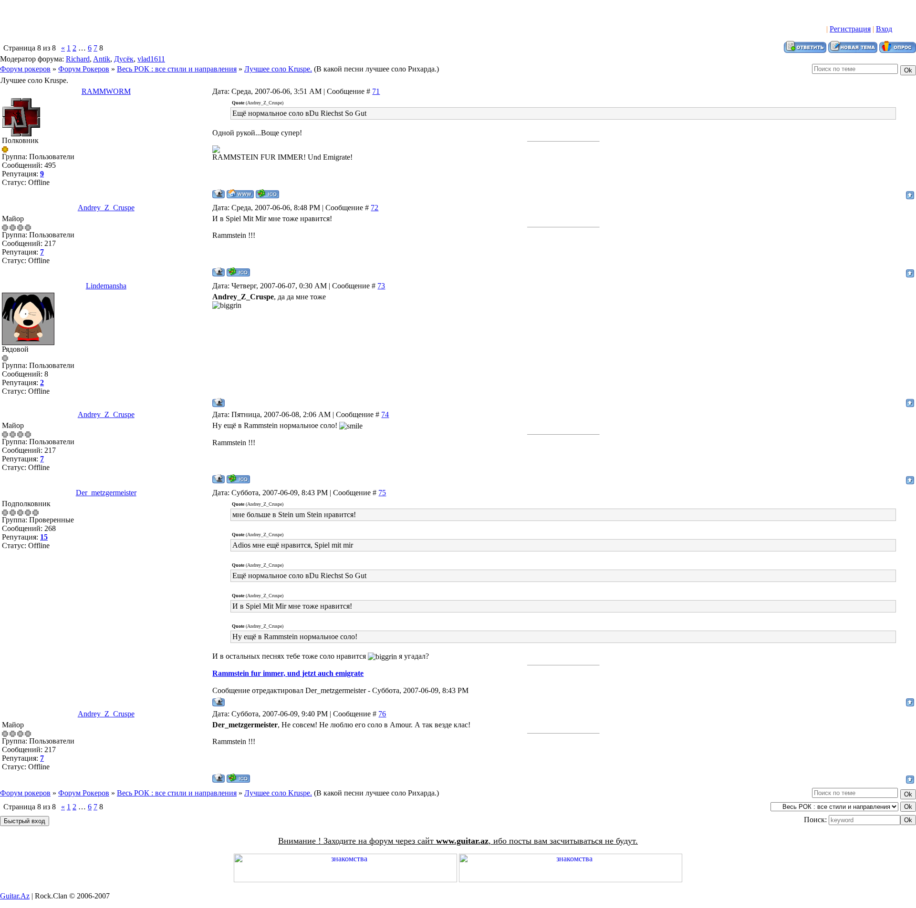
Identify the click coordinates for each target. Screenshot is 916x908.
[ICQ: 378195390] (267, 193)
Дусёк (124, 59)
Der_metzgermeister (106, 493)
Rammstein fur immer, (249, 673)
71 (376, 91)
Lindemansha (106, 286)
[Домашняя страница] (240, 193)
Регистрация (850, 29)
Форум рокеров (25, 69)
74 (385, 414)
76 (382, 714)
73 (381, 286)
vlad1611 (151, 59)
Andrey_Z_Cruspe (106, 208)
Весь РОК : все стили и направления (177, 69)
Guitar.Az (15, 896)
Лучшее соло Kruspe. (278, 69)
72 (374, 208)
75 (382, 493)
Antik (101, 59)
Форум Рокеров (83, 69)
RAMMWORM (106, 91)
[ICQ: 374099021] (238, 271)
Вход (884, 29)
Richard (78, 59)
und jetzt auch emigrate (325, 673)
